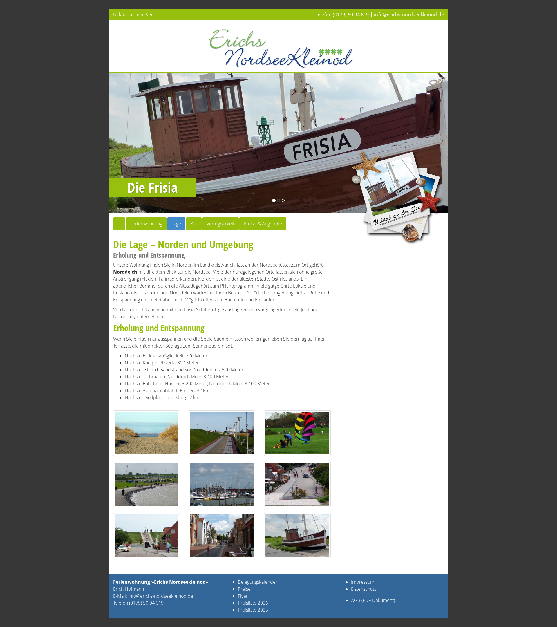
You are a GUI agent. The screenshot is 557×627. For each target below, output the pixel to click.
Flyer (243, 596)
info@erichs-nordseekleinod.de (409, 14)
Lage (176, 224)
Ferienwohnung (146, 224)
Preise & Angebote (263, 224)
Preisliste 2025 (253, 610)
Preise (244, 589)
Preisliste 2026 (253, 603)
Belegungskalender (257, 582)
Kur (193, 224)
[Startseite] (119, 223)
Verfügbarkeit (220, 224)
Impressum (362, 582)
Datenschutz (363, 589)
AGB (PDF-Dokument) (373, 600)
